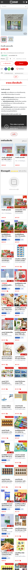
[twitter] (12, 68)
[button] (24, 2)
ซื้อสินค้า (21, 63)
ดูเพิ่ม (16, 77)
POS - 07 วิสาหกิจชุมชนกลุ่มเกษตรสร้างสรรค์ (13, 53)
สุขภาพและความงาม (19, 73)
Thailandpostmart (9, 73)
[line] (9, 68)
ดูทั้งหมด (24, 141)
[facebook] (5, 68)
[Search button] (25, 6)
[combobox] (14, 6)
